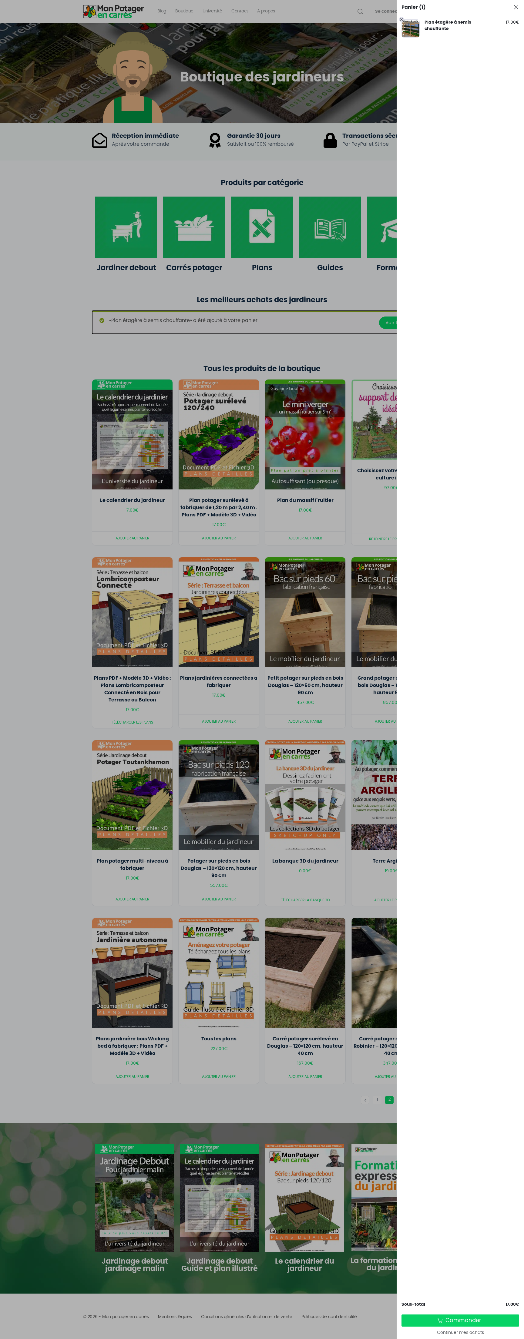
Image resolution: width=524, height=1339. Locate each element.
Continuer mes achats (460, 1333)
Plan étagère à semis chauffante (448, 25)
